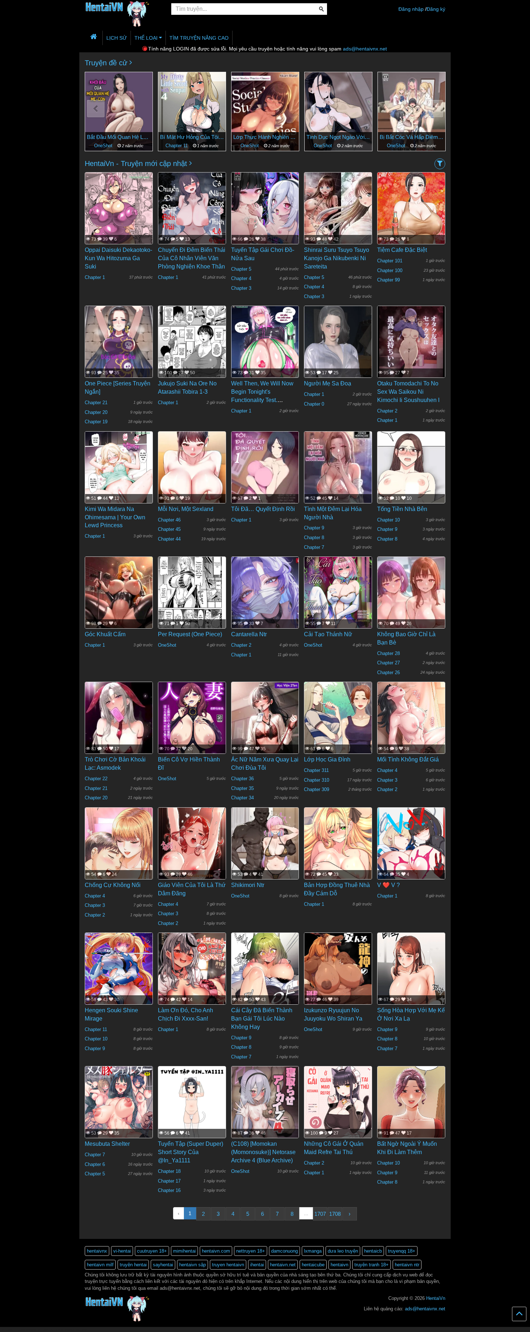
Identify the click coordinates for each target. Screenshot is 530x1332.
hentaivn (339, 1264)
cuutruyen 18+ (152, 1251)
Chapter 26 (388, 672)
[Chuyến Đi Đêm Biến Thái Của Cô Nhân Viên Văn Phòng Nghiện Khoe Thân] (192, 216)
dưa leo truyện (343, 1251)
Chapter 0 (314, 404)
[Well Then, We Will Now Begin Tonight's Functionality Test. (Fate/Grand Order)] (265, 350)
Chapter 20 (96, 412)
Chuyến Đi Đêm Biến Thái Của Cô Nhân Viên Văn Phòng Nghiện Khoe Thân (191, 258)
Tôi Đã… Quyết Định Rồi (263, 509)
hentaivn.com (216, 1251)
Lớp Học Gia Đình (327, 759)
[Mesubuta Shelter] (119, 1111)
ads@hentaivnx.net (365, 49)
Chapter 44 (169, 539)
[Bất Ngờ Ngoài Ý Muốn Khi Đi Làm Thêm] (411, 1123)
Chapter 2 (387, 411)
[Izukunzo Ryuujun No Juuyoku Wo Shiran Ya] (338, 977)
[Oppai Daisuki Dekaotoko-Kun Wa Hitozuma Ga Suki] (119, 216)
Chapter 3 (241, 288)
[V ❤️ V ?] (411, 852)
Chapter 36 (242, 778)
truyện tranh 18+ (371, 1264)
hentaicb (373, 1251)
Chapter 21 (96, 402)
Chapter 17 (169, 1181)
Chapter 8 (314, 537)
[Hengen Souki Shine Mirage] (119, 977)
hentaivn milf (100, 1264)
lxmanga (313, 1251)
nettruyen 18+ (250, 1251)
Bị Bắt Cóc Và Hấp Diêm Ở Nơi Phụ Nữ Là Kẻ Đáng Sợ (338, 137)
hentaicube (313, 1264)
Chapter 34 (242, 797)
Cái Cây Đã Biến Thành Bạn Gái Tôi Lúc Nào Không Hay (261, 1018)
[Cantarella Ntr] (265, 601)
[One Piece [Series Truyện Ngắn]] (119, 351)
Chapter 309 (316, 789)
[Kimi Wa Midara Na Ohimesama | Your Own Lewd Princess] (119, 476)
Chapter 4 (241, 278)
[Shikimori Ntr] (265, 852)
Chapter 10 (388, 520)
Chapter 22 (96, 778)
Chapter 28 (388, 653)
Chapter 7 (314, 547)
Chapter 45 (169, 529)
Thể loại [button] (146, 38)
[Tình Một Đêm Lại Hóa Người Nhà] (338, 476)
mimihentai (184, 1251)
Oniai (412, 137)
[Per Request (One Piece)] (192, 601)
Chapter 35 (242, 788)
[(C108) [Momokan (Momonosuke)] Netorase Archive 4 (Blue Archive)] (265, 1111)
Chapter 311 (316, 770)
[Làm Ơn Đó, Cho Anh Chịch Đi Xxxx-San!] (192, 977)
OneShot (177, 145)
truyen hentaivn (228, 1264)
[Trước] (96, 109)
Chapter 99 (388, 280)
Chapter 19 (96, 421)
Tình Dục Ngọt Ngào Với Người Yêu (265, 137)
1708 (335, 1214)
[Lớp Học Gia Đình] (338, 726)
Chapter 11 (104, 145)
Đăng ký (436, 9)
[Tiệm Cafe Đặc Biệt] (411, 224)
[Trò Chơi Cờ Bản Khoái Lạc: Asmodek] (119, 732)
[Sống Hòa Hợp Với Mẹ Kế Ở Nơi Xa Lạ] (411, 981)
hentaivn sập (192, 1264)
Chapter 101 (389, 260)
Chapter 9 (314, 527)
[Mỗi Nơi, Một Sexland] (192, 476)
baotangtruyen (77, 1329)
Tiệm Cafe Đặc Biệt (402, 250)
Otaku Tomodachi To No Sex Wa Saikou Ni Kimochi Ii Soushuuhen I (408, 391)
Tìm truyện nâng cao (199, 38)
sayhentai (163, 1264)
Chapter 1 (397, 145)
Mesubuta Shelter (107, 1144)
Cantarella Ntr (249, 634)
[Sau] (434, 109)
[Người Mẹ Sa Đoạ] (338, 351)
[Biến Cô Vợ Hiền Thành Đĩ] (192, 727)
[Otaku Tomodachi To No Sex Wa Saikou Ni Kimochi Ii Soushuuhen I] (411, 350)
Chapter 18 (169, 1171)
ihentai (257, 1264)
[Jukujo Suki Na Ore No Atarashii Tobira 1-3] (192, 350)
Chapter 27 (388, 662)
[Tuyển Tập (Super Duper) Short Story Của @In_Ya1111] (192, 1111)
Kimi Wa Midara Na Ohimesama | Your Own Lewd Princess (115, 517)
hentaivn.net (283, 1264)
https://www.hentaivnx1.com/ (40, 1329)
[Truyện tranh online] (122, 9)
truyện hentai (133, 1264)
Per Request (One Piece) (190, 634)
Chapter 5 (241, 269)
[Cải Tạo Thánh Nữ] (338, 601)
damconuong (284, 1251)
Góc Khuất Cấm (105, 634)
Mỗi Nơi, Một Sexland (185, 509)
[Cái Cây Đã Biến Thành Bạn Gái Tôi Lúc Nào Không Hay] (265, 990)
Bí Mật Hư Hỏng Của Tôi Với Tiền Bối (119, 137)
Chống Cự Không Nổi (113, 885)
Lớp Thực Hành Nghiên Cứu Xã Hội (192, 137)
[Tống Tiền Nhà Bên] (411, 486)
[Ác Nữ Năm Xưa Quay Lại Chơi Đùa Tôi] (265, 728)
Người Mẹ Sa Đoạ (327, 383)
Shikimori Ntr (247, 885)
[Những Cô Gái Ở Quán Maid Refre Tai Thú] (338, 1111)
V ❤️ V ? (388, 885)
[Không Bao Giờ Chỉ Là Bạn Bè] (411, 605)
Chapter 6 (95, 1164)
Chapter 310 (316, 780)
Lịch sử (116, 38)
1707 (320, 1214)
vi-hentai (122, 1251)
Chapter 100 (389, 270)
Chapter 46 (169, 520)
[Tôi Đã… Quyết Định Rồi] (265, 476)
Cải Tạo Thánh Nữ (328, 634)
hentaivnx (97, 1251)
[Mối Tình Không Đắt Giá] (411, 731)
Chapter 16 (169, 1190)
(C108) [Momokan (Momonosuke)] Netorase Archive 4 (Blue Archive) (263, 1152)
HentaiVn (435, 1298)
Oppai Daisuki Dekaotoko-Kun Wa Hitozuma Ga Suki (118, 258)
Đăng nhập (411, 9)
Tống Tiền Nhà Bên (402, 509)
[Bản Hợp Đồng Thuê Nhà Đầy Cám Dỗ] (338, 852)
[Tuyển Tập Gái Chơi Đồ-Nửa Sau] (265, 217)
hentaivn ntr (407, 1264)
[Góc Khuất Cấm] (119, 605)
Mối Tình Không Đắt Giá (408, 759)
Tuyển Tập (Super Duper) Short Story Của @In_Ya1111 (190, 1152)
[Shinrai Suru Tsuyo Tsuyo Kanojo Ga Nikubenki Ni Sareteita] (338, 217)
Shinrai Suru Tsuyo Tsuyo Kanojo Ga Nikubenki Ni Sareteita (336, 258)
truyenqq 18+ (401, 1251)
